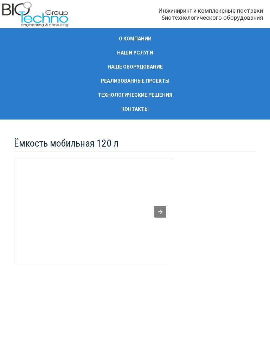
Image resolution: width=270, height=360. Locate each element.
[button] (160, 212)
